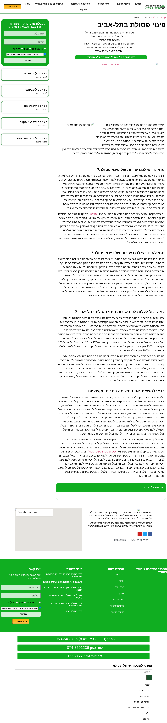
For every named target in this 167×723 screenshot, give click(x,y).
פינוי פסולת (103, 4)
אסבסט (94, 214)
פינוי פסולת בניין (74, 611)
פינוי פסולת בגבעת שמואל (31, 138)
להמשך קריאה (41, 77)
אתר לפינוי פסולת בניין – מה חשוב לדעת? (65, 596)
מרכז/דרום (38, 48)
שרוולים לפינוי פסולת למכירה (49, 4)
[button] (59, 488)
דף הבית (162, 17)
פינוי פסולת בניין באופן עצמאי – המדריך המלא (62, 588)
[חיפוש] (149, 677)
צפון (26, 48)
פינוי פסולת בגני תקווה (33, 122)
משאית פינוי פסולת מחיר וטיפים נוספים (62, 582)
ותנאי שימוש (12, 54)
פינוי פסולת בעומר (36, 89)
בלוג (27, 4)
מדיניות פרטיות (23, 54)
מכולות (17, 48)
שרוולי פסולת (123, 4)
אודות (138, 4)
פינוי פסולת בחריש (35, 73)
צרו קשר (83, 9)
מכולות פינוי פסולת (80, 4)
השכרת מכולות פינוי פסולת (102, 451)
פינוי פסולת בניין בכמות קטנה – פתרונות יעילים (66, 604)
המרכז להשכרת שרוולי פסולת (132, 665)
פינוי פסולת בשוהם (35, 105)
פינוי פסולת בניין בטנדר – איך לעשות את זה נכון (64, 575)
